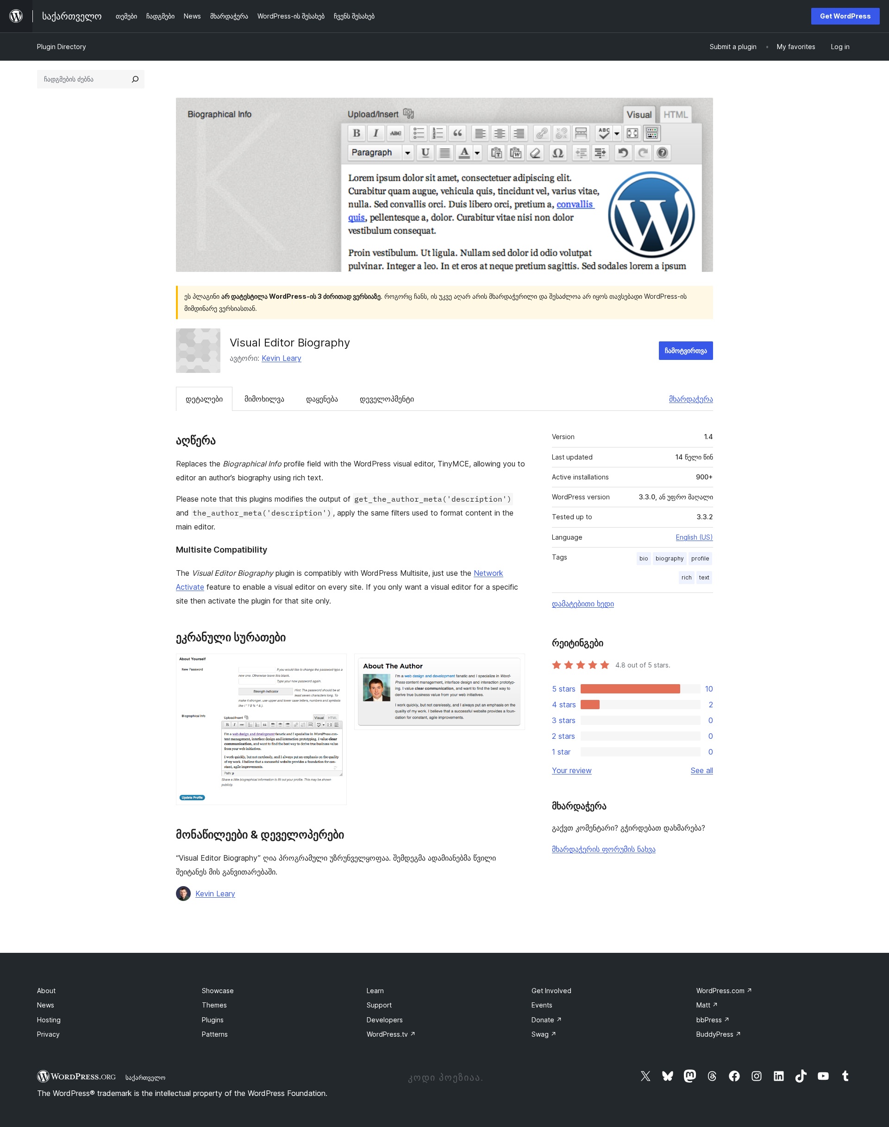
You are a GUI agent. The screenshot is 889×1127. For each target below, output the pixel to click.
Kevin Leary (281, 358)
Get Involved (551, 991)
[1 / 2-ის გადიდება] (334, 666)
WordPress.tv (391, 1034)
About (46, 991)
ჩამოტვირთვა (686, 350)
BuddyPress (718, 1034)
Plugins (213, 1020)
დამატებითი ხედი (583, 603)
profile (700, 558)
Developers (385, 1020)
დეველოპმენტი (387, 398)
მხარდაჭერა (691, 398)
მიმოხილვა (264, 398)
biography (670, 558)
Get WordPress (845, 16)
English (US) (694, 537)
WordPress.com (724, 991)
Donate (547, 1020)
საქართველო (145, 1077)
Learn (375, 991)
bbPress (713, 1020)
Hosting (49, 1020)
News (45, 1005)
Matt (707, 1005)
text (704, 577)
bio (643, 558)
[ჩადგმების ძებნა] (135, 79)
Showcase (218, 991)
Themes (214, 1005)
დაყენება (322, 398)
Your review (572, 770)
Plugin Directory (61, 46)
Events (542, 1005)
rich (687, 577)
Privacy (48, 1034)
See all (702, 770)
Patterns (215, 1034)
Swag (544, 1034)
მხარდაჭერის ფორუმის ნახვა (604, 849)
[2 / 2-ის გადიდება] (512, 666)
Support (379, 1005)
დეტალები (204, 398)
